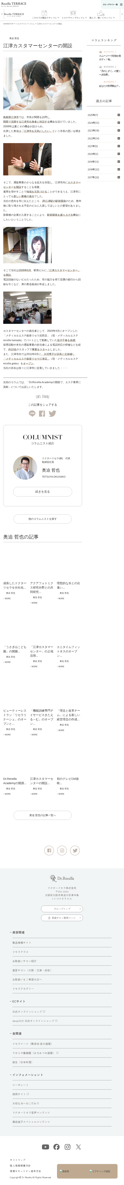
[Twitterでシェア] (52, 413)
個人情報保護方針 (20, 1165)
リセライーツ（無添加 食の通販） (32, 1044)
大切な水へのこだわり (25, 1103)
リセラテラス (20, 952)
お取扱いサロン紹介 (24, 961)
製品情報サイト (21, 943)
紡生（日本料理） (23, 1062)
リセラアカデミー (23, 989)
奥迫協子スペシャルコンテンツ (31, 1122)
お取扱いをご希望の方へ (27, 979)
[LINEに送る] (32, 413)
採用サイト (19, 1094)
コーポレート (20, 1085)
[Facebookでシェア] (42, 413)
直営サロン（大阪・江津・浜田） (32, 970)
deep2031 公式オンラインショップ (33, 1021)
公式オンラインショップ (27, 1011)
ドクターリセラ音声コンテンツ (31, 1112)
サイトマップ (18, 1160)
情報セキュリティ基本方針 (25, 1171)
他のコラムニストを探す (42, 518)
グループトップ (62, 908)
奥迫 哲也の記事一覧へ (42, 815)
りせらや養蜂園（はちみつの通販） (33, 1053)
